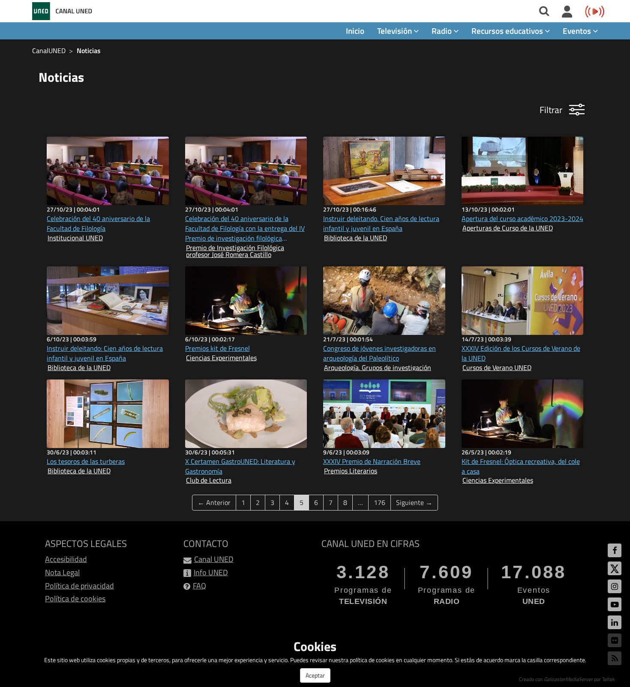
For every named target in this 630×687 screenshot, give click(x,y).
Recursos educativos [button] (508, 30)
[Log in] (567, 12)
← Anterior (214, 502)
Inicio (355, 30)
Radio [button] (442, 30)
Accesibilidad (66, 559)
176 (379, 502)
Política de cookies (75, 598)
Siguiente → (414, 502)
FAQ (199, 585)
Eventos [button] (578, 30)
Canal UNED (214, 559)
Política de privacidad (79, 585)
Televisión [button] (395, 30)
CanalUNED (49, 50)
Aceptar (315, 675)
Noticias (89, 50)
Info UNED (211, 572)
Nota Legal (62, 572)
